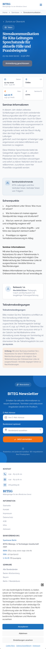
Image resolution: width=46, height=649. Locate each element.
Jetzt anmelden (24, 439)
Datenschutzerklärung (23, 646)
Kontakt (6, 509)
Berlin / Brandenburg (11, 581)
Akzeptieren (23, 627)
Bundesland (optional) (11, 424)
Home (5, 12)
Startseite (7, 506)
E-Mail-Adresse (9, 413)
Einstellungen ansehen (23, 640)
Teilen (10, 27)
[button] (42, 585)
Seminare (15, 12)
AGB (4, 521)
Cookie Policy (10, 646)
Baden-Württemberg (11, 573)
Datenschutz (8, 517)
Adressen (6, 529)
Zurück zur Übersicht (15, 21)
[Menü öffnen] (40, 5)
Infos (5, 525)
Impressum (36, 646)
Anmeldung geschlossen (17, 63)
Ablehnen (23, 633)
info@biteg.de (13, 485)
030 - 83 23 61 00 (15, 474)
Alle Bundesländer (10, 569)
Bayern (6, 577)
